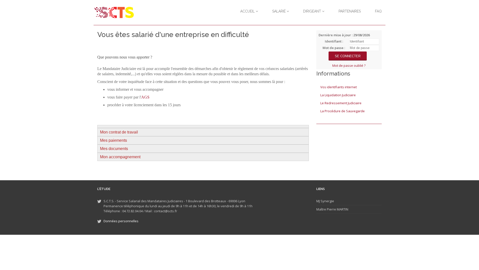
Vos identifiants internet (338, 87)
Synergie (327, 201)
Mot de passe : (334, 48)
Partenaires (350, 11)
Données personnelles (121, 221)
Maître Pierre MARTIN (332, 209)
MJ (318, 201)
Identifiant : (334, 41)
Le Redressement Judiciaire (340, 103)
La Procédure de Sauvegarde (342, 111)
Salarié (279, 11)
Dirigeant (312, 11)
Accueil (248, 11)
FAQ (378, 11)
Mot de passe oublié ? (348, 65)
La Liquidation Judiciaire (338, 95)
